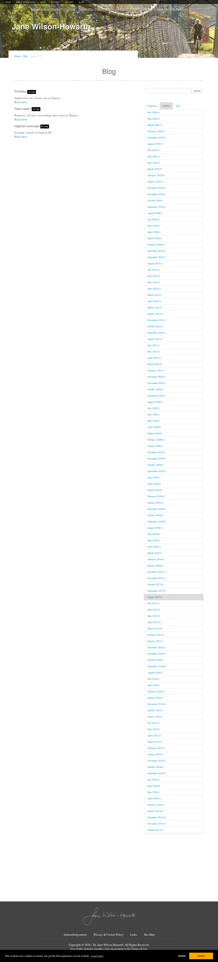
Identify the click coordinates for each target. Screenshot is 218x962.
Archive (166, 105)
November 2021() (156, 320)
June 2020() (153, 414)
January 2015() (155, 754)
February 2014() (156, 804)
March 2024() (154, 238)
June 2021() (153, 345)
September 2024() (156, 206)
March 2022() (154, 307)
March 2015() (154, 741)
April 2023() (154, 288)
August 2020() (155, 402)
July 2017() (153, 603)
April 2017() (154, 622)
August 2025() (155, 143)
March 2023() (154, 295)
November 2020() (156, 383)
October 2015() (155, 710)
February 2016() (156, 691)
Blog (25, 56)
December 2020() (156, 376)
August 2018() (155, 527)
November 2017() (156, 578)
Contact (55, 2)
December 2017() (156, 571)
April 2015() (154, 735)
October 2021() (155, 326)
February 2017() (156, 634)
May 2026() (153, 118)
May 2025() (153, 162)
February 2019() (156, 496)
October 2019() (155, 464)
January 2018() (155, 565)
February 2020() (156, 439)
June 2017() (153, 609)
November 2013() (156, 823)
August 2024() (155, 213)
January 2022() (155, 313)
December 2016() (156, 647)
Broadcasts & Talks (134, 9)
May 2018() (153, 540)
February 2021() (156, 370)
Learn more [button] (97, 956)
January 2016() (155, 697)
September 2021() (156, 332)
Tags (178, 105)
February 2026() (156, 131)
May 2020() (153, 420)
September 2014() (156, 773)
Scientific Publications (97, 9)
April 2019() (154, 483)
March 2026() (154, 125)
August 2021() (155, 339)
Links (133, 934)
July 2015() (153, 723)
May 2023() (153, 282)
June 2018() (153, 534)
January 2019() (155, 502)
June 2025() (153, 156)
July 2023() (153, 269)
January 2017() (155, 641)
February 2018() (156, 559)
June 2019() (153, 477)
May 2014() (153, 792)
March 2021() (154, 364)
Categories (152, 105)
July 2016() (153, 678)
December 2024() (156, 188)
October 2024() (155, 200)
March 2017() (154, 628)
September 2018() (156, 521)
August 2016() (155, 672)
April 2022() (154, 301)
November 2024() (156, 194)
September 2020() (156, 395)
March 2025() (154, 169)
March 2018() (154, 553)
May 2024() (153, 225)
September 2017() (156, 590)
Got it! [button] (201, 956)
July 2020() (153, 408)
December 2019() (156, 452)
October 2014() (155, 767)
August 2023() (155, 263)
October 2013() (155, 830)
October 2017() (155, 584)
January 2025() (155, 181)
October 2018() (155, 515)
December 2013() (156, 817)
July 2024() (153, 219)
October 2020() (155, 389)
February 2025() (156, 175)
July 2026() (153, 112)
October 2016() (155, 660)
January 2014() (155, 811)
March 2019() (154, 490)
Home (8, 2)
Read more (20, 102)
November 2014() (156, 760)
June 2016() (153, 685)
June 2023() (153, 276)
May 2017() (153, 616)
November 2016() (156, 653)
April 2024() (154, 232)
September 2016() (156, 666)
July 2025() (153, 150)
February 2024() (156, 244)
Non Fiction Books (46, 9)
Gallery (69, 2)
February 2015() (156, 748)
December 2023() (156, 250)
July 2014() (153, 779)
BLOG (81, 2)
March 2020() (154, 433)
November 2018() (156, 509)
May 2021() (153, 351)
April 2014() (154, 798)
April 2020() (154, 427)
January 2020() (155, 446)
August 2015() (155, 716)
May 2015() (153, 729)
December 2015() (156, 704)
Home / (18, 56)
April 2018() (154, 546)
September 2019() (156, 471)
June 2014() (153, 785)
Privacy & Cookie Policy (108, 934)
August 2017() (155, 597)
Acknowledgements (75, 934)
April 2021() (154, 357)
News (43, 2)
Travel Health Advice (170, 9)
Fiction (69, 9)
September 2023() (156, 257)
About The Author (25, 2)
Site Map (149, 934)
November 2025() (156, 137)
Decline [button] (182, 956)
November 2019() (156, 458)
